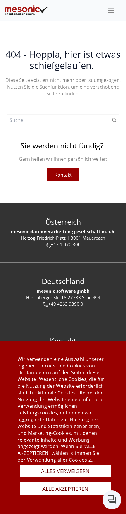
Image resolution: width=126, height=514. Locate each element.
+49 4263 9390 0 (65, 304)
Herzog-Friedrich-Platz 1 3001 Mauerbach (63, 238)
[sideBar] (111, 10)
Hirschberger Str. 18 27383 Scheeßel (63, 297)
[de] (27, 10)
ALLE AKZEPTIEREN (65, 488)
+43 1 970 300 (66, 244)
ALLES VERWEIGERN (65, 471)
